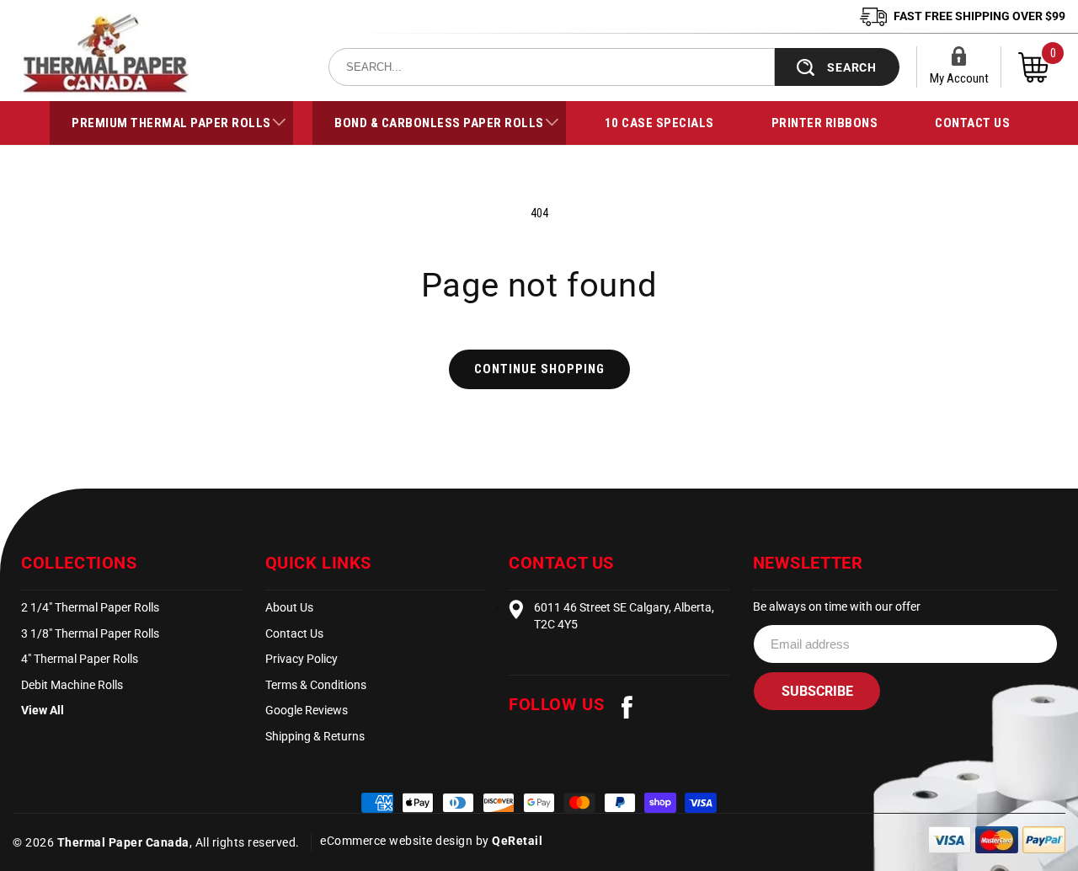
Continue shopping (539, 369)
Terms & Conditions (315, 685)
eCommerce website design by (406, 840)
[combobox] (551, 67)
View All (42, 710)
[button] (171, 123)
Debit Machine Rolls (72, 685)
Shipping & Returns (315, 736)
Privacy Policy (301, 658)
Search (852, 67)
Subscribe (817, 691)
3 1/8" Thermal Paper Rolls (90, 633)
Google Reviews (306, 710)
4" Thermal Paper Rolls (79, 658)
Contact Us (294, 633)
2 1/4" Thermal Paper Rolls (90, 607)
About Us (289, 607)
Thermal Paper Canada (123, 842)
